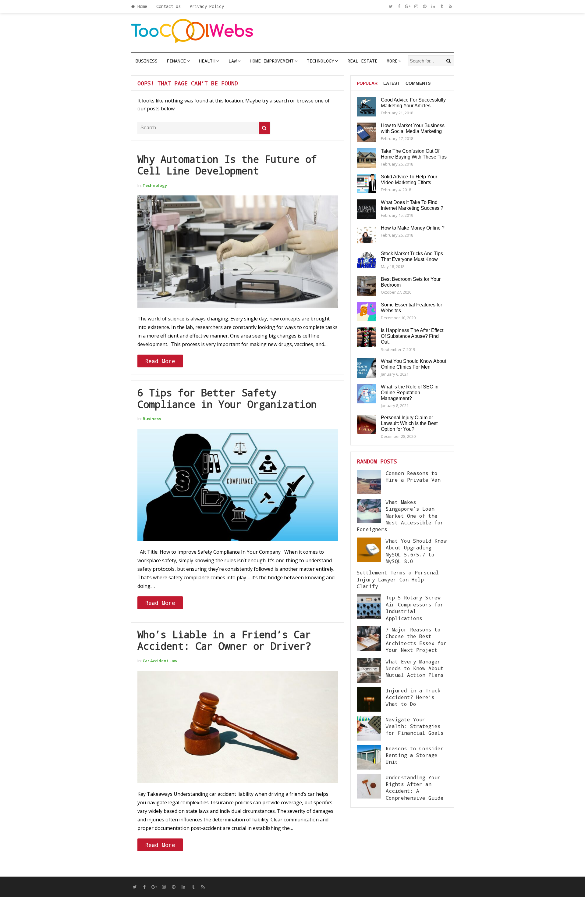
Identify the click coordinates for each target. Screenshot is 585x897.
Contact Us (168, 6)
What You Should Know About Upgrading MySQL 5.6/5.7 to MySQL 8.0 (416, 551)
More (392, 61)
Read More (160, 361)
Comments (418, 83)
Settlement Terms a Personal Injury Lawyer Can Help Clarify (398, 579)
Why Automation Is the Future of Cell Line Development (227, 164)
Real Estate (362, 61)
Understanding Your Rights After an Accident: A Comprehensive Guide (415, 787)
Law (233, 61)
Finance (176, 61)
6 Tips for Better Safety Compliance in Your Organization (227, 398)
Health (207, 61)
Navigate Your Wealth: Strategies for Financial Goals (415, 726)
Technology (320, 61)
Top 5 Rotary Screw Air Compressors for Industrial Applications (415, 607)
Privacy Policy (207, 6)
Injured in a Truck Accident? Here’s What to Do (413, 697)
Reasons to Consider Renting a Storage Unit (415, 755)
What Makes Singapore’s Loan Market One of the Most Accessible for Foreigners (400, 516)
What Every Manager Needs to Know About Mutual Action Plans (415, 668)
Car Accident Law (160, 660)
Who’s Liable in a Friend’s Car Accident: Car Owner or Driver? (224, 640)
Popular (367, 83)
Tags (362, 106)
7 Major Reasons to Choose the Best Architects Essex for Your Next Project (416, 639)
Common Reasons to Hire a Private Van (413, 476)
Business (147, 61)
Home (141, 6)
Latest (391, 83)
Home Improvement (272, 61)
